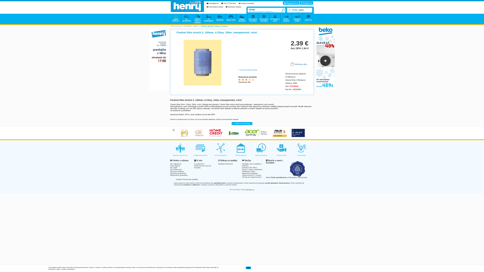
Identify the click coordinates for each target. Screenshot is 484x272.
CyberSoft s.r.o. (249, 189)
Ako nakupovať (175, 164)
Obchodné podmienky (178, 173)
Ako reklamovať (176, 170)
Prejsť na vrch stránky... (243, 123)
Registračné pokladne (250, 173)
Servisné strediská (177, 171)
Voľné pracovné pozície (202, 166)
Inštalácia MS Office (249, 168)
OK (248, 268)
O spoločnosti (199, 164)
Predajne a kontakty (247, 3)
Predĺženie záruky (248, 171)
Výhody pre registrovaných (252, 177)
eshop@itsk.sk (214, 3)
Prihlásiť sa (307, 3)
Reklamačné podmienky (179, 175)
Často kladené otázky (215, 7)
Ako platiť (173, 168)
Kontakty (197, 168)
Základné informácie (225, 164)
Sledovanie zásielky (234, 7)
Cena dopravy (175, 166)
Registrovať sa (292, 3)
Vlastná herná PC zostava (251, 175)
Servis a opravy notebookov (252, 170)
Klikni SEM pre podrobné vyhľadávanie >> (261, 11)
